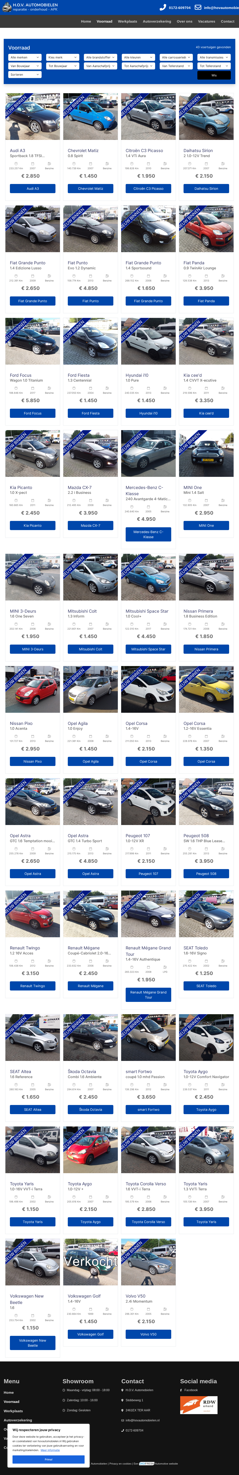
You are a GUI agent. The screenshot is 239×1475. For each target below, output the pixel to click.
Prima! (48, 1459)
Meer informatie (50, 1450)
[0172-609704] (163, 7)
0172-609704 (180, 8)
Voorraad (104, 21)
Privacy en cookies (120, 1463)
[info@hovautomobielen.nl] (198, 7)
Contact (227, 21)
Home (86, 21)
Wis (214, 75)
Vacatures (206, 21)
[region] (48, 1446)
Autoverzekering (157, 21)
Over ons (185, 21)
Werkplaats (127, 21)
